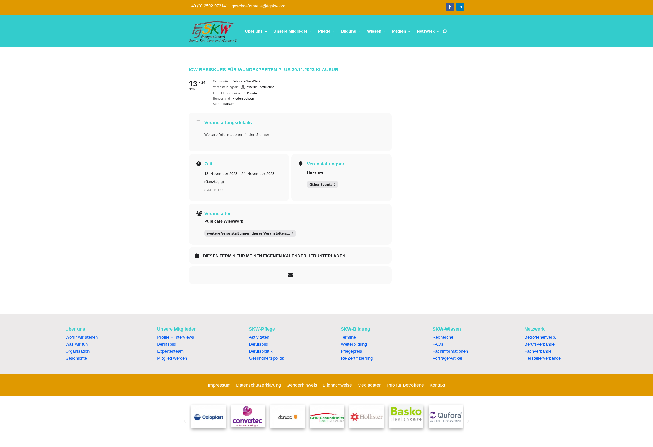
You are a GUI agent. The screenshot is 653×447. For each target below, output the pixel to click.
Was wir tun (76, 344)
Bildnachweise (337, 385)
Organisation (77, 351)
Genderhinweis (301, 385)
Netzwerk (426, 31)
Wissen (374, 31)
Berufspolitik (261, 351)
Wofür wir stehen (81, 337)
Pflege (324, 31)
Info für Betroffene (405, 385)
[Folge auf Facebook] (450, 7)
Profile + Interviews (175, 337)
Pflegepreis (351, 351)
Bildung (348, 31)
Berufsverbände (539, 344)
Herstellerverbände (542, 358)
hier (265, 134)
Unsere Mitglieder (290, 31)
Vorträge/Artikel (447, 358)
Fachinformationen (450, 351)
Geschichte (76, 358)
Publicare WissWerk (223, 221)
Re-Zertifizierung (357, 358)
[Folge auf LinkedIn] (460, 7)
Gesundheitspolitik (266, 358)
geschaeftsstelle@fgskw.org (258, 6)
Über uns (254, 31)
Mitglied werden (172, 358)
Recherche (443, 337)
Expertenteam (170, 351)
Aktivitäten (259, 337)
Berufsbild (166, 344)
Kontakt (437, 385)
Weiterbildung (354, 344)
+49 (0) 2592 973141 (208, 6)
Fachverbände (537, 351)
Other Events (320, 184)
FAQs (438, 344)
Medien (399, 31)
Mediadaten (370, 385)
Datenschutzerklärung (258, 385)
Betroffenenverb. (540, 337)
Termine (348, 337)
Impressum (219, 385)
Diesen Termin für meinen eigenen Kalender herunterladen (274, 256)
